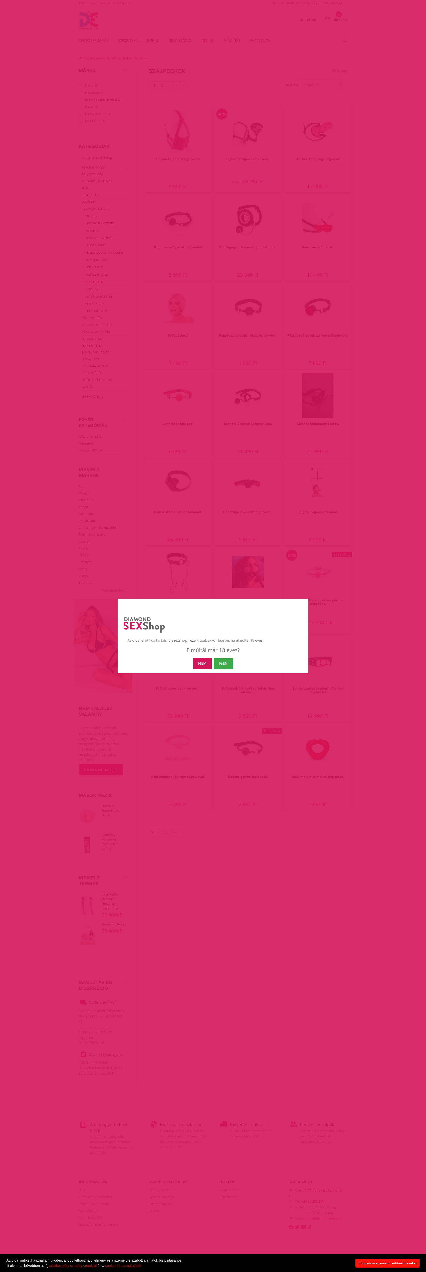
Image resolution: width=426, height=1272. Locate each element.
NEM (202, 663)
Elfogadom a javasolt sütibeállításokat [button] (388, 1263)
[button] (143, 1266)
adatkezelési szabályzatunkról (73, 1266)
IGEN (223, 663)
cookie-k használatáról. (123, 1266)
